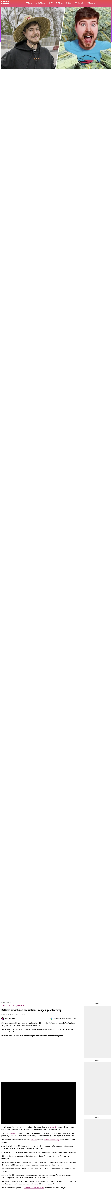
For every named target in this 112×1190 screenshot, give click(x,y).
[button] (75, 1019)
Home (3, 1003)
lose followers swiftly (51, 1140)
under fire (53, 1127)
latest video (11, 1133)
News (9, 1003)
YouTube (34, 1140)
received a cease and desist (34, 1188)
